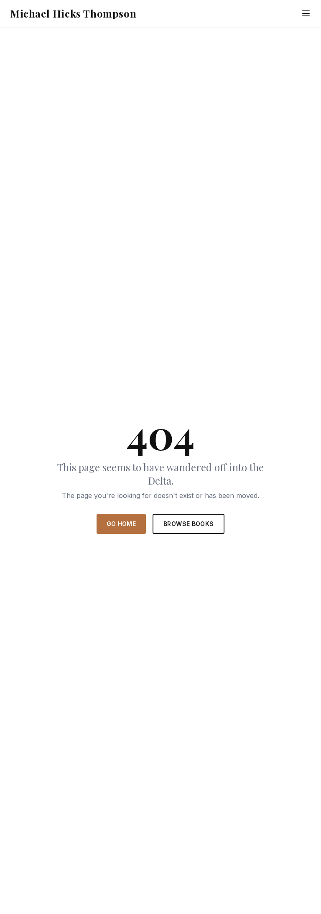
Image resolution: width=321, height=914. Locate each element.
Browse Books (188, 523)
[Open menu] (306, 13)
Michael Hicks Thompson (73, 13)
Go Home (121, 523)
